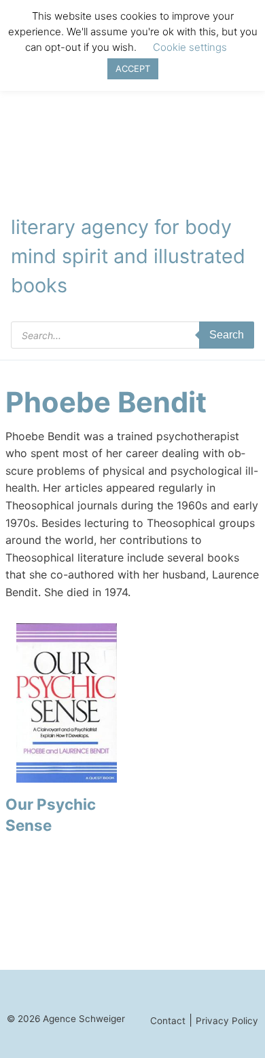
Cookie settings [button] (190, 47)
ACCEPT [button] (133, 68)
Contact (168, 1020)
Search (226, 334)
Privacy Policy (227, 1020)
